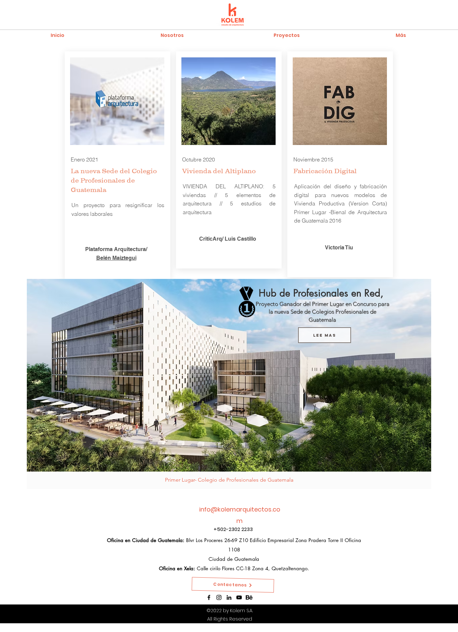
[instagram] (219, 597)
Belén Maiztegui (116, 258)
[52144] (249, 597)
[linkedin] (229, 597)
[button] (286, 35)
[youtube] (239, 597)
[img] (229, 384)
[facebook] (209, 597)
